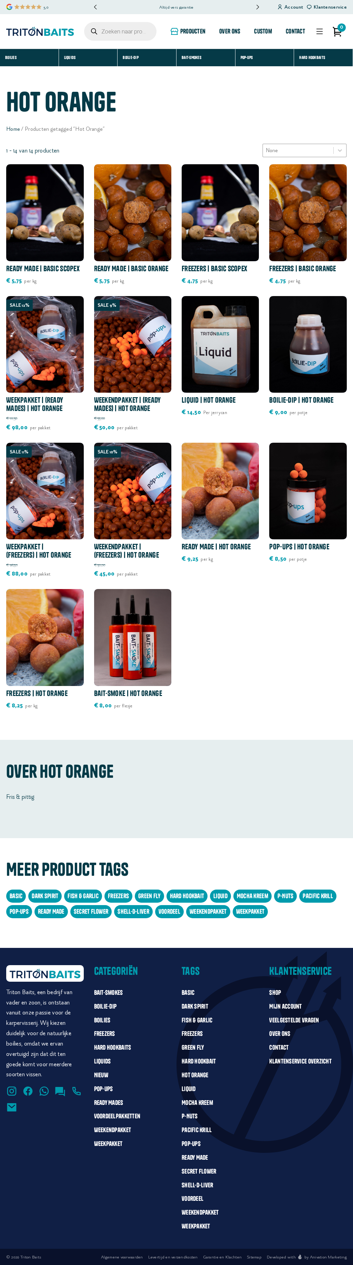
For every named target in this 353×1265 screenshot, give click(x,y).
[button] (257, 7)
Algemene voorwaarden (122, 1257)
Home (13, 129)
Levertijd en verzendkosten (173, 1257)
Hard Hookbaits (312, 57)
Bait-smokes (191, 57)
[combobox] (298, 150)
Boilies (11, 57)
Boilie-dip (131, 57)
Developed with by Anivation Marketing (307, 1257)
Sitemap (254, 1257)
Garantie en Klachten (222, 1257)
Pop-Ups (247, 57)
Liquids (70, 57)
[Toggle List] (340, 150)
